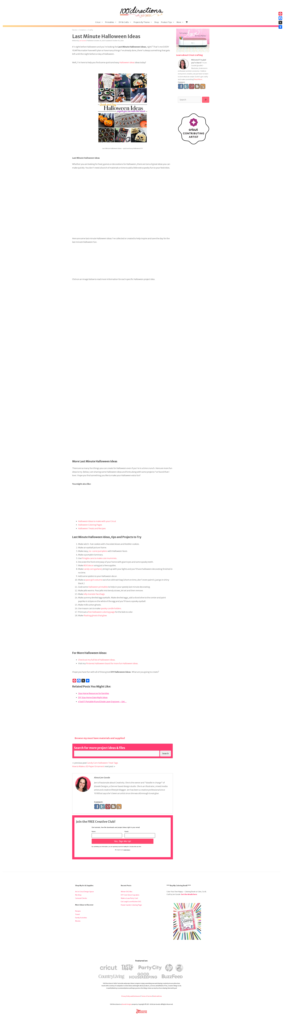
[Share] (280, 27)
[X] (280, 22)
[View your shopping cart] (187, 22)
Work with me (157, 996)
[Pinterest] (280, 13)
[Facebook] (280, 18)
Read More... (198, 79)
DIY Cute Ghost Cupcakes (130, 895)
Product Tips (166, 22)
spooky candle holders (111, 608)
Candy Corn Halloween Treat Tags (102, 763)
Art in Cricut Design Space (84, 892)
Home (74, 30)
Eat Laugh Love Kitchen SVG (131, 902)
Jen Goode (82, 40)
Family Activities (81, 918)
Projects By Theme (142, 22)
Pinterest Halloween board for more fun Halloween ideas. (112, 663)
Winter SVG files (126, 892)
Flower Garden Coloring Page (131, 905)
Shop (156, 22)
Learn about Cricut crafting (189, 55)
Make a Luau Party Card (129, 898)
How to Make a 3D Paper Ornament (88, 766)
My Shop (78, 895)
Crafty (90, 30)
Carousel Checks (81, 898)
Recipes (78, 911)
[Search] (205, 100)
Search (165, 753)
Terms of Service (146, 996)
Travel (77, 914)
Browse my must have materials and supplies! (100, 738)
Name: (94, 831)
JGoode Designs (127, 1004)
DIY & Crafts (124, 22)
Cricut (97, 22)
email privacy (127, 849)
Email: (127, 831)
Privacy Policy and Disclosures (130, 996)
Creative (82, 30)
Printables (109, 22)
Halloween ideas (127, 62)
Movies (77, 921)
